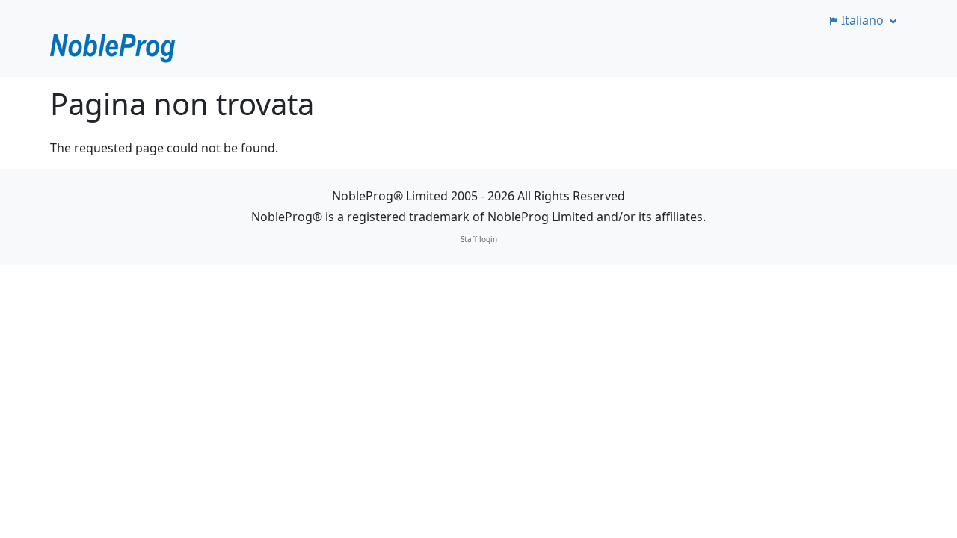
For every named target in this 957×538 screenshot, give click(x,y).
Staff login (479, 239)
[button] (861, 20)
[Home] (113, 48)
